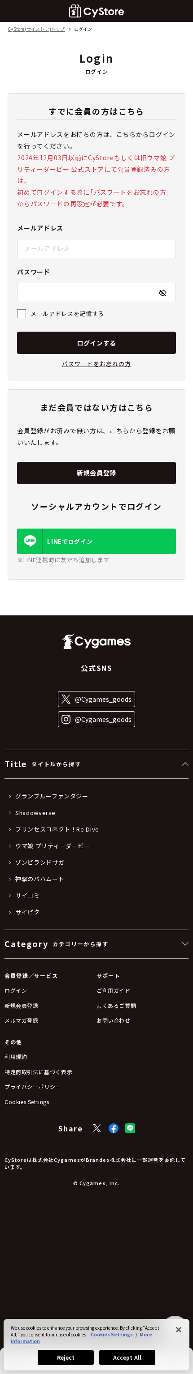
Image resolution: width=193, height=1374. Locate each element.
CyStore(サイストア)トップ (36, 29)
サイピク (27, 912)
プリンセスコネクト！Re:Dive (57, 829)
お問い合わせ (113, 1020)
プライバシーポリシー (32, 1086)
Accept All (127, 1357)
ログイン (15, 990)
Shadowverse (35, 813)
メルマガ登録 (21, 1020)
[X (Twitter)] (97, 1128)
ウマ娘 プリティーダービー (52, 846)
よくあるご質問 (116, 1005)
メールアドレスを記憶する (67, 313)
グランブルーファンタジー (51, 796)
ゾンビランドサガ (39, 862)
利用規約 (15, 1056)
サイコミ (27, 896)
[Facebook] (113, 1128)
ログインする (96, 342)
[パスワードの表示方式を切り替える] (162, 292)
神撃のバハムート (39, 879)
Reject (66, 1357)
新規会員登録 (96, 472)
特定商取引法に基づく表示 (38, 1071)
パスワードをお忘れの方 (96, 364)
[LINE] (130, 1128)
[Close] (179, 1330)
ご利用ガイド (113, 990)
